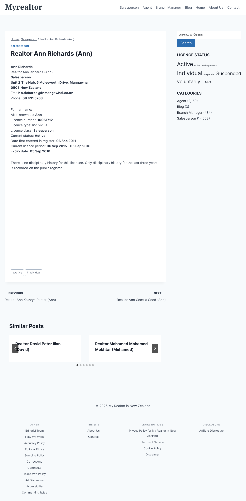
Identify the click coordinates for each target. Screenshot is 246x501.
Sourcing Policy (35, 455)
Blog (188, 7)
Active (17, 272)
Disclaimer (152, 454)
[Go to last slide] (15, 348)
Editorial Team (34, 430)
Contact (233, 7)
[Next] (155, 348)
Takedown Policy (34, 474)
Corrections (34, 461)
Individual (33, 272)
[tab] (77, 365)
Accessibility (34, 486)
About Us (216, 7)
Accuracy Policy (34, 443)
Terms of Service (152, 442)
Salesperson (129, 7)
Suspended (209, 74)
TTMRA (206, 82)
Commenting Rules (34, 492)
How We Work (34, 437)
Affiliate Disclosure (211, 430)
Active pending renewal (205, 65)
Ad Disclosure (34, 480)
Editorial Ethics (34, 449)
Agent (147, 7)
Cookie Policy (152, 448)
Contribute (34, 467)
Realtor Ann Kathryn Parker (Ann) (30, 297)
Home (200, 7)
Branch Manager (168, 7)
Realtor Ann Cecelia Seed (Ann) (141, 297)
